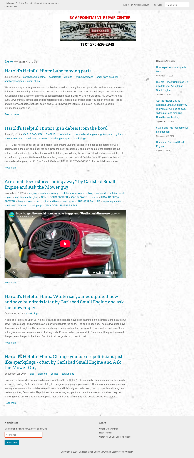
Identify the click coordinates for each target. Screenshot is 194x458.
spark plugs (33, 81)
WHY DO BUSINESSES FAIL (61, 205)
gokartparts (55, 77)
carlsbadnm (65, 134)
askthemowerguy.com (73, 193)
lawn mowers (25, 201)
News (9, 61)
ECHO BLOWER (59, 197)
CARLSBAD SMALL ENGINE (39, 134)
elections (42, 373)
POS (104, 451)
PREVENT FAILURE (88, 201)
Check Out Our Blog (109, 428)
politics (54, 373)
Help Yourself (105, 432)
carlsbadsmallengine (34, 77)
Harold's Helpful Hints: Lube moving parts (48, 70)
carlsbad (101, 193)
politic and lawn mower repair (58, 201)
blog (90, 193)
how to (94, 197)
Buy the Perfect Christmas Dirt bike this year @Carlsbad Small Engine (172, 86)
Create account (141, 4)
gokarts (68, 77)
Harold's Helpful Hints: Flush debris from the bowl (56, 128)
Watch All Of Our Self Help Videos (115, 436)
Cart (159, 4)
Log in (126, 4)
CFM (43, 197)
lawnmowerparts (84, 77)
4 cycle (33, 193)
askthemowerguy (49, 193)
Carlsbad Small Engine (90, 451)
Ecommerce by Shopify (122, 451)
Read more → (12, 114)
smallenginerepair (14, 81)
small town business (107, 77)
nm (37, 201)
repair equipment (112, 201)
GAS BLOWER (79, 197)
